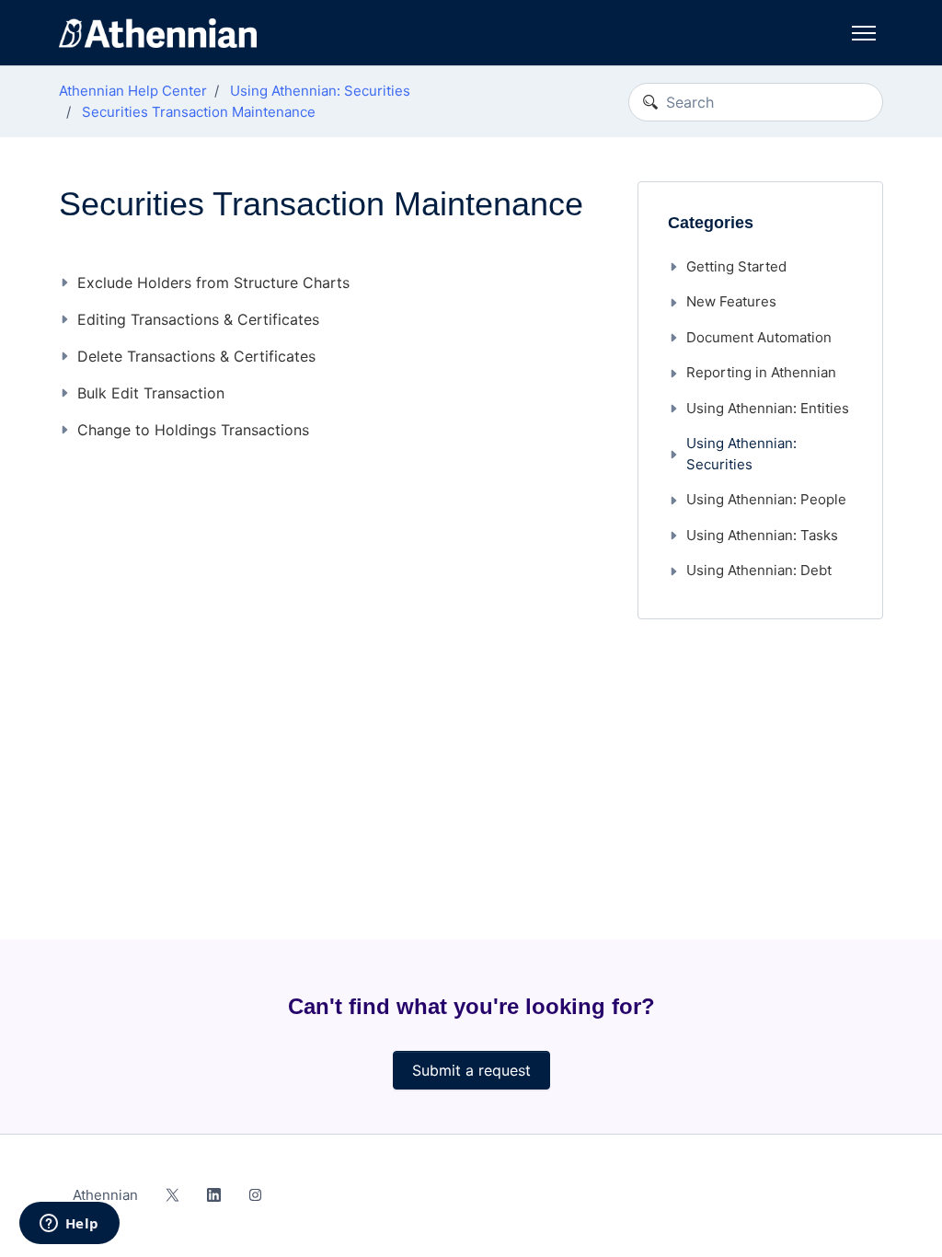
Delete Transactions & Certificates (196, 356)
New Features (731, 301)
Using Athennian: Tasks (762, 535)
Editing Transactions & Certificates (198, 319)
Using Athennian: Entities (767, 408)
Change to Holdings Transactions (193, 430)
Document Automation (759, 337)
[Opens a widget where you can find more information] (69, 1225)
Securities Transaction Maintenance (199, 112)
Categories (710, 222)
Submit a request (471, 1070)
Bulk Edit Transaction (150, 393)
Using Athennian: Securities (320, 90)
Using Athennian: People (766, 499)
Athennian (105, 1195)
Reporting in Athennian (761, 372)
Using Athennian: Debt (759, 570)
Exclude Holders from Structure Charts (213, 282)
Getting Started (736, 266)
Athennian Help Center (133, 90)
